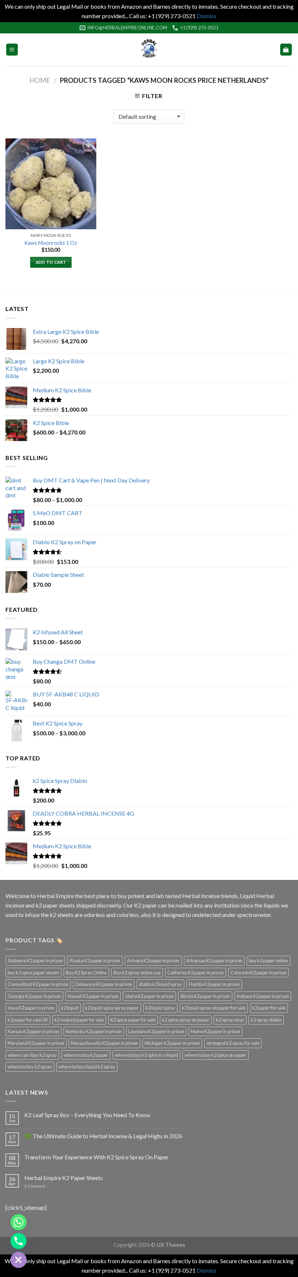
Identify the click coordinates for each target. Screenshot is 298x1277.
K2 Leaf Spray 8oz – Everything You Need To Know (87, 1114)
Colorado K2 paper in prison (258, 972)
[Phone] (19, 1241)
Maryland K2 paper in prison (36, 1043)
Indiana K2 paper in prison (263, 996)
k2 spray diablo (266, 1020)
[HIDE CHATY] (19, 1260)
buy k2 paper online (268, 960)
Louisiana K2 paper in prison (156, 1031)
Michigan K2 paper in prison (172, 1043)
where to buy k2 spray (30, 1067)
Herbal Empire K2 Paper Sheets (63, 1177)
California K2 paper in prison (195, 972)
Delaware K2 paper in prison (103, 984)
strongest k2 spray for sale (232, 1043)
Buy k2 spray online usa (137, 972)
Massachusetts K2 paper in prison (104, 1043)
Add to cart (51, 262)
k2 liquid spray (160, 1008)
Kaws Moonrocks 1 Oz (50, 243)
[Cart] (286, 50)
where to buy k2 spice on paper (215, 1055)
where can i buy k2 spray (32, 1055)
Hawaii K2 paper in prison (93, 996)
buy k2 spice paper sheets (33, 972)
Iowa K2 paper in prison (31, 1008)
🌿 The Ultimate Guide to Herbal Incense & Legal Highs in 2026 (103, 1135)
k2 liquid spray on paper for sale (214, 1008)
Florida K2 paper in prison (214, 984)
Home (39, 80)
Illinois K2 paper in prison (205, 996)
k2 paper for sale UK (28, 1020)
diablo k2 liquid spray (160, 984)
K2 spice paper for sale (133, 1020)
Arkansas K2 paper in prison (214, 960)
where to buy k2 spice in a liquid (146, 1055)
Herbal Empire (56, 895)
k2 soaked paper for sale (79, 1020)
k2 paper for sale (269, 1008)
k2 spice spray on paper (185, 1020)
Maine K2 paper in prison (215, 1031)
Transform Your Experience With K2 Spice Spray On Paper (96, 1156)
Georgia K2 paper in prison (34, 996)
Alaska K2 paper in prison (94, 960)
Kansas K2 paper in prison (33, 1031)
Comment (34, 1186)
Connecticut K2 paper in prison (38, 984)
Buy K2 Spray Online (86, 972)
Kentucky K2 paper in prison (94, 1031)
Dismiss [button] (206, 15)
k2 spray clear (230, 1020)
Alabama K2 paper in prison (35, 960)
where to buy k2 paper (86, 1055)
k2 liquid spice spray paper (112, 1008)
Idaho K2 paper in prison (149, 996)
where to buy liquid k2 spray (87, 1067)
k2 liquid (69, 1008)
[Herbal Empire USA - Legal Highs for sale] (149, 49)
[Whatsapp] (19, 1222)
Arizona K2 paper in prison (153, 960)
